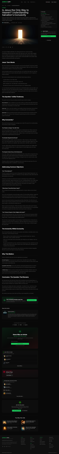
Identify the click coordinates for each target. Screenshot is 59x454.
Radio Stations (23, 441)
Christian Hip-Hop (23, 444)
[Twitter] (8, 446)
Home (3, 5)
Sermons (31, 440)
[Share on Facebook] (6, 47)
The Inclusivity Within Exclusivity (45, 24)
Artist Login (50, 440)
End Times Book (32, 447)
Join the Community (20, 343)
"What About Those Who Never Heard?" (47, 22)
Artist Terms (50, 441)
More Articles (25, 410)
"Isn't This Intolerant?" (44, 21)
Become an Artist (51, 438)
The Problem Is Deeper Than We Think (47, 16)
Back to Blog (49, 40)
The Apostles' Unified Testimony (45, 14)
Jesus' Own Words (43, 13)
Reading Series (32, 441)
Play (35, 359)
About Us (41, 438)
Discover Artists (23, 440)
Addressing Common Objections (45, 20)
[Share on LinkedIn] (10, 47)
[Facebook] (10, 446)
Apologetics (9, 5)
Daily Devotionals (17, 410)
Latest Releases (23, 438)
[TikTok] (4, 446)
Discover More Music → (20, 396)
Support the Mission (42, 441)
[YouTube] (2, 446)
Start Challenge (9, 375)
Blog (5, 5)
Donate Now (49, 36)
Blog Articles (32, 444)
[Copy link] (12, 47)
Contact (41, 440)
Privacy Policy (51, 444)
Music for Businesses (42, 444)
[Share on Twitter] (8, 47)
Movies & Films (32, 438)
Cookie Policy (51, 447)
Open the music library (31, 300)
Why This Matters (43, 25)
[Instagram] (6, 446)
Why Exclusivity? (43, 15)
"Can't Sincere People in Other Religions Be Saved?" (49, 23)
